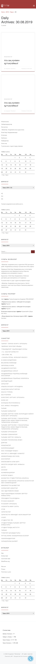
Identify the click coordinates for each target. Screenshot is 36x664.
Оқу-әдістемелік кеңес (10, 491)
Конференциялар (8, 472)
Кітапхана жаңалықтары (8, 311)
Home (3, 12)
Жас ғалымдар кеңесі (9, 451)
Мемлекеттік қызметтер (10, 485)
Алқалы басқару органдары (12, 386)
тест (2, 299)
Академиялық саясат (9, 371)
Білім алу (4, 400)
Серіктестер (6, 512)
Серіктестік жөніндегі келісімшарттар (16, 514)
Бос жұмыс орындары (10, 405)
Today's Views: (8, 637)
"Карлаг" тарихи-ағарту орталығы (14, 343)
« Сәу (3, 175)
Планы (3, 569)
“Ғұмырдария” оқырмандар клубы (14, 349)
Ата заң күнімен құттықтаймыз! (12, 62)
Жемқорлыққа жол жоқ (10, 456)
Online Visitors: (8, 633)
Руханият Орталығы (9, 504)
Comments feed (5, 558)
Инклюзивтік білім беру (10, 461)
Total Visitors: (7, 643)
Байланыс (4, 138)
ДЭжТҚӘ (4, 442)
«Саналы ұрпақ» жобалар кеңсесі (14, 357)
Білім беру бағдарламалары (9, 132)
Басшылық (4, 127)
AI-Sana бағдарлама (8, 360)
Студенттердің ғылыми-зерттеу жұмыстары (13, 524)
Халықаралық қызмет (9, 541)
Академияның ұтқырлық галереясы (15, 378)
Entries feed (4, 556)
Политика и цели (6, 572)
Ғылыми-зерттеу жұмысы (11, 437)
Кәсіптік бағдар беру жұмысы (12, 464)
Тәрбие (4, 530)
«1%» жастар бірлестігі (10, 352)
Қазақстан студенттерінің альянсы (15, 478)
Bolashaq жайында (8, 363)
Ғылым (3, 408)
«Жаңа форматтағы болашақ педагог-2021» (14, 316)
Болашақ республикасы (10, 403)
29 (15, 172)
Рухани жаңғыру (7, 501)
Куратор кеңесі (7, 475)
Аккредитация (6, 381)
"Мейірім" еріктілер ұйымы (11, 346)
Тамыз (12, 12)
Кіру (2, 553)
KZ (2, 193)
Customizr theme (27, 656)
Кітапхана (4, 135)
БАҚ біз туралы (7, 392)
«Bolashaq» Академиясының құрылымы (12, 130)
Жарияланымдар (7, 448)
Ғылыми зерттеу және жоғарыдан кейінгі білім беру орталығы (17, 415)
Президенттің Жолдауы (10, 498)
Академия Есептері (8, 368)
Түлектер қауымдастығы (10, 533)
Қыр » (7, 175)
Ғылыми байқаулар (8, 411)
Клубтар (4, 470)
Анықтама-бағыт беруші (10, 389)
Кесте (3, 467)
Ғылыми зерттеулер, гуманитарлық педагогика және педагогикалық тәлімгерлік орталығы (15, 420)
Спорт (3, 517)
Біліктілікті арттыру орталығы (12, 397)
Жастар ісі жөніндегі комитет (13, 453)
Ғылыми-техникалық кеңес (11, 440)
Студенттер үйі (7, 520)
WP (12, 656)
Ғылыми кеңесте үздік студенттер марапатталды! (15, 280)
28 (11, 172)
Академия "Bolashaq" (11, 68)
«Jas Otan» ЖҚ (6, 354)
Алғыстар (4, 143)
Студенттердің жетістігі (10, 527)
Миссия (3, 566)
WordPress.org (5, 561)
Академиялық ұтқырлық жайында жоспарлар (14, 374)
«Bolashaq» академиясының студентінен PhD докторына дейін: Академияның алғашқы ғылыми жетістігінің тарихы (17, 265)
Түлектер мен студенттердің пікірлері (12, 146)
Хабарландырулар (6, 124)
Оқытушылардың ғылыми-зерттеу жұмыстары (14, 494)
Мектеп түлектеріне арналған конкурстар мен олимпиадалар (17, 482)
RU (2, 196)
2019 (7, 12)
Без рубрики (6, 394)
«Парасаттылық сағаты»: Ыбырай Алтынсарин (15, 302)
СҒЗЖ (3, 509)
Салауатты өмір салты (10, 506)
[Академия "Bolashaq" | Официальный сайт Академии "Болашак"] (5, 5)
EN (2, 199)
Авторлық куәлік (7, 365)
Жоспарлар (5, 459)
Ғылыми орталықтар (9, 432)
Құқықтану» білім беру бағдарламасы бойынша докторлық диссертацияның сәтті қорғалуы (15, 277)
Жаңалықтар (5, 121)
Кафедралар (5, 140)
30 (19, 172)
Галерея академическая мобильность (12, 204)
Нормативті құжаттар (9, 488)
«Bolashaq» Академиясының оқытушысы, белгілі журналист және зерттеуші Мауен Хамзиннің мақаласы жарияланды (17, 285)
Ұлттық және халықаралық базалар (15, 535)
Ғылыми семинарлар (9, 434)
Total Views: (7, 640)
